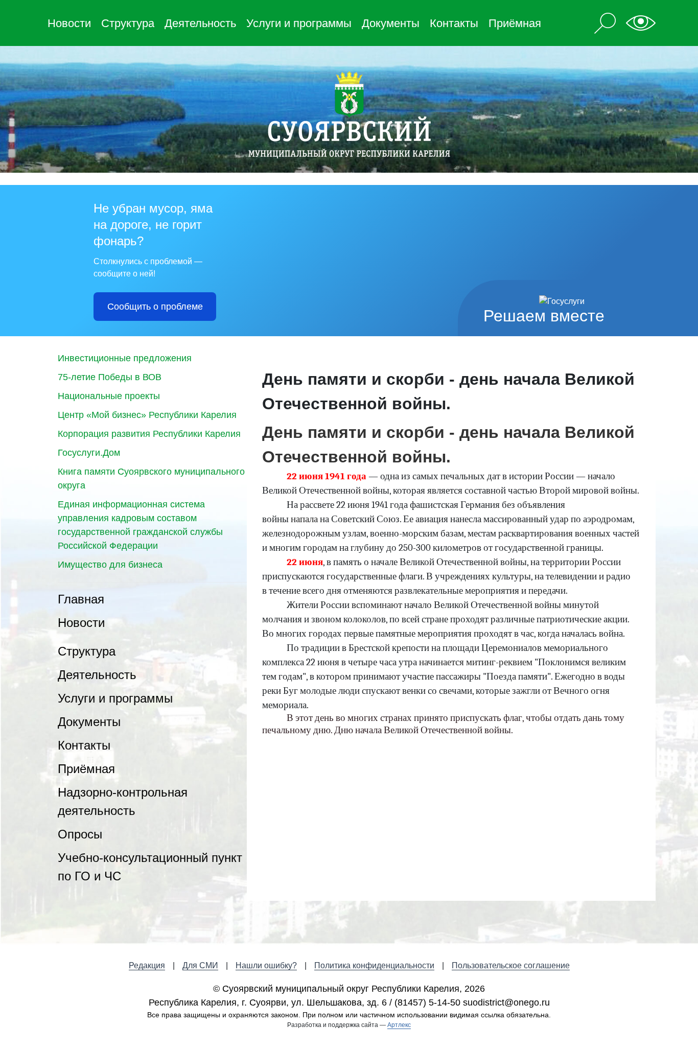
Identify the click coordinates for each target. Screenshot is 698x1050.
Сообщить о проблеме (155, 306)
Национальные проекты (109, 396)
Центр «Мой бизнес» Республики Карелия (147, 415)
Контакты (454, 23)
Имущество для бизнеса (110, 564)
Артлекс (399, 1025)
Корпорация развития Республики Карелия (149, 434)
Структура (127, 23)
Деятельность (200, 23)
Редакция (147, 965)
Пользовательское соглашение (511, 965)
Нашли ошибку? (266, 965)
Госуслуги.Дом (89, 453)
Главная (81, 599)
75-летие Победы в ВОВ (109, 377)
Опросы (80, 834)
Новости (69, 23)
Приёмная (514, 23)
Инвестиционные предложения (125, 358)
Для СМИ (200, 965)
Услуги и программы (299, 23)
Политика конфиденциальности (374, 965)
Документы (391, 23)
